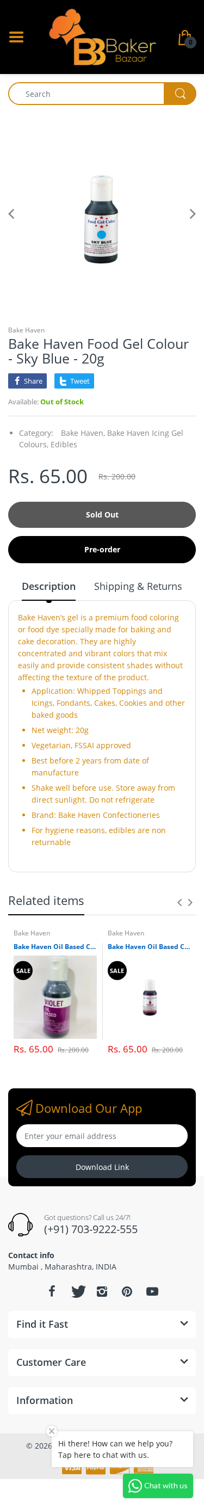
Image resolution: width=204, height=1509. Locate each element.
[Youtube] (152, 1291)
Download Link (102, 1167)
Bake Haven (26, 330)
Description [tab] (49, 586)
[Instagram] (102, 1291)
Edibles (64, 444)
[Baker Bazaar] (102, 36)
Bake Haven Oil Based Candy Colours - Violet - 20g (55, 947)
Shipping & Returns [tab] (138, 586)
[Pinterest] (127, 1291)
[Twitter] (77, 1291)
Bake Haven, (83, 433)
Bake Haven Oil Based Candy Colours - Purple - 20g (149, 947)
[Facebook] (52, 1291)
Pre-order (102, 549)
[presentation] (179, 902)
